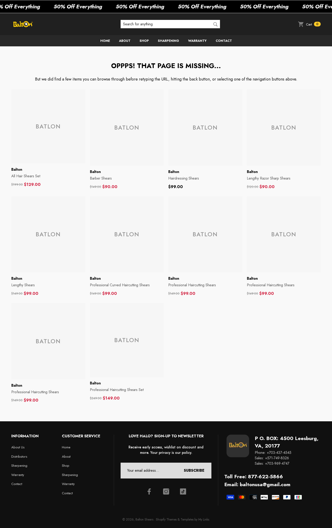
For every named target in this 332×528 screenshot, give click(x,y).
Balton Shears (145, 519)
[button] (309, 24)
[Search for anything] (170, 24)
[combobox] (165, 24)
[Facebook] (149, 491)
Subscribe (194, 470)
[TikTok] (183, 491)
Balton (16, 169)
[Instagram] (166, 491)
